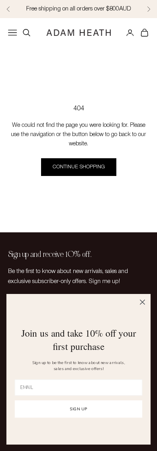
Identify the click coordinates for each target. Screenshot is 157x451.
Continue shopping (79, 167)
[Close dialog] (142, 302)
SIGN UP (78, 409)
